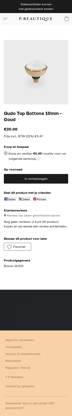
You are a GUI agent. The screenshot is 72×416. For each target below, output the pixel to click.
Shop (8, 306)
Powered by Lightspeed (19, 386)
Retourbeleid (13, 360)
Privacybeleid (13, 347)
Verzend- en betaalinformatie (23, 353)
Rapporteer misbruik (17, 367)
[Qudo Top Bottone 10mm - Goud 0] (36, 72)
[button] (36, 19)
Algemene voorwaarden (19, 340)
